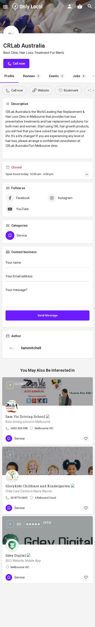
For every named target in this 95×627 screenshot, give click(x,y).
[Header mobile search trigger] (90, 6)
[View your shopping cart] (80, 6)
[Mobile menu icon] (5, 6)
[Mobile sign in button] (69, 6)
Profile (9, 76)
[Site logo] (28, 6)
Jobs (78, 76)
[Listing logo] (11, 33)
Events (56, 76)
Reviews (31, 76)
